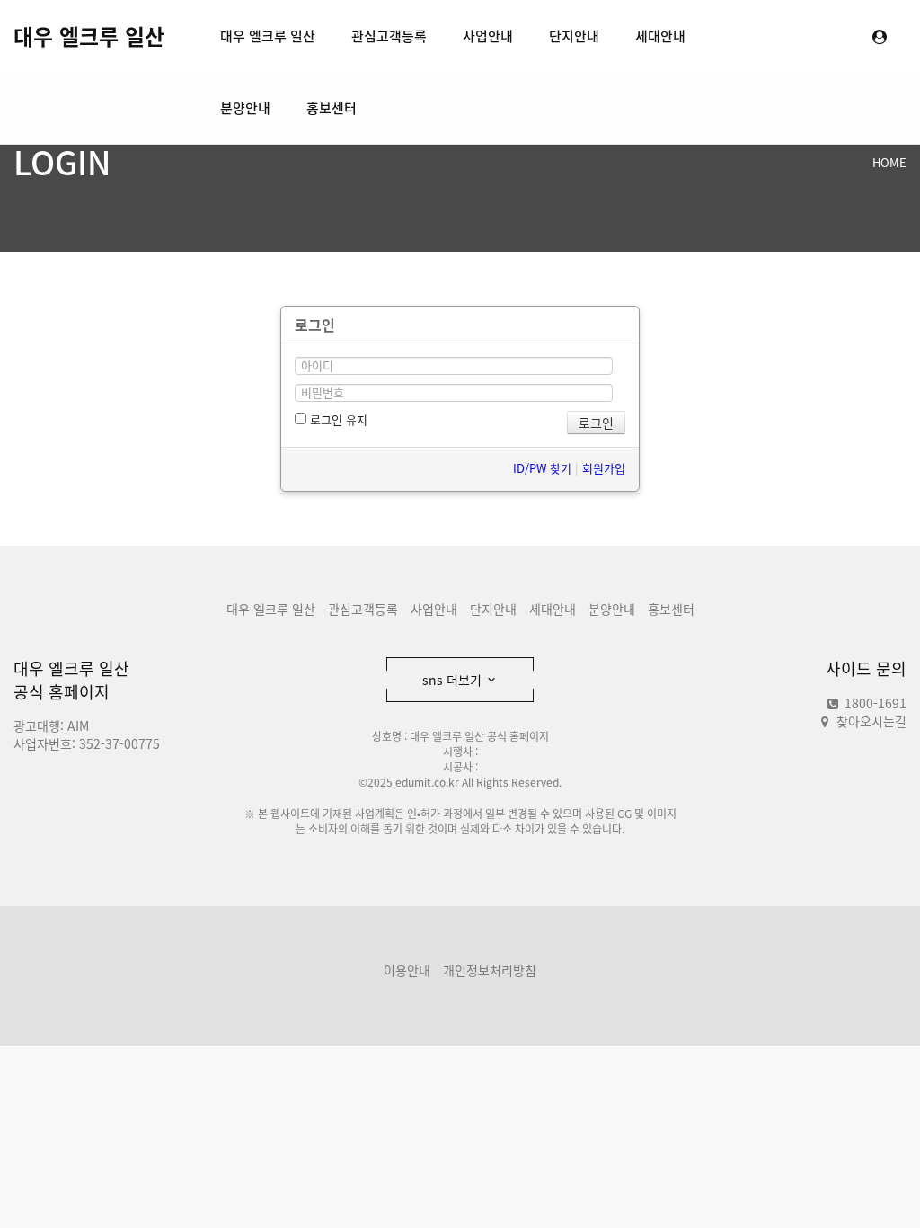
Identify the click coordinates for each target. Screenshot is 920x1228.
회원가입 (603, 467)
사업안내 (488, 36)
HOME (889, 162)
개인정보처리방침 (489, 970)
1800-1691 (874, 703)
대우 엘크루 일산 (88, 36)
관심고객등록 (389, 36)
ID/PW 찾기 (542, 467)
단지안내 (574, 36)
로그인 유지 (336, 419)
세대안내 (660, 36)
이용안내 (407, 970)
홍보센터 (331, 108)
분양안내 (245, 108)
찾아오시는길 (871, 721)
